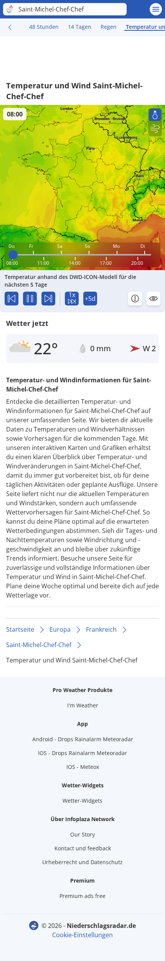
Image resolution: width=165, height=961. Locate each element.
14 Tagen (79, 26)
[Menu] (156, 9)
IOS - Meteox (82, 766)
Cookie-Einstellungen (82, 935)
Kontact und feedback (82, 848)
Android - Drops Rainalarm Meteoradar (82, 739)
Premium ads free (82, 896)
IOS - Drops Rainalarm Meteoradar (82, 753)
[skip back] (11, 298)
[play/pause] (30, 298)
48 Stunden (44, 26)
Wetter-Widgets (82, 800)
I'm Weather (82, 705)
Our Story (82, 834)
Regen (109, 26)
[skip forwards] (48, 298)
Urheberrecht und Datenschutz (82, 862)
